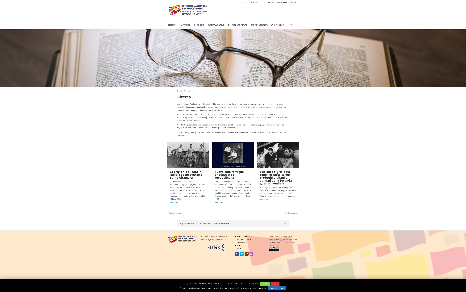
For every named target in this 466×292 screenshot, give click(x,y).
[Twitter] (242, 254)
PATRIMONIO (259, 25)
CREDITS (238, 248)
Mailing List (282, 2)
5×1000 (246, 2)
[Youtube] (247, 254)
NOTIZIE (185, 25)
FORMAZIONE (216, 25)
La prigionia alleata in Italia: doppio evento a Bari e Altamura (186, 174)
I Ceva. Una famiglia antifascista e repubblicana (229, 174)
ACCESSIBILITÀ (241, 242)
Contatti (255, 2)
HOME (172, 25)
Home (179, 91)
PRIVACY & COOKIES (243, 239)
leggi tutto (174, 202)
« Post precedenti (174, 213)
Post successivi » (292, 213)
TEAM (237, 245)
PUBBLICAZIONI (238, 25)
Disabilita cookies (277, 288)
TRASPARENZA (241, 237)
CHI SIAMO (277, 25)
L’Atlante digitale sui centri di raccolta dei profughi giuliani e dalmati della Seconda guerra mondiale (276, 177)
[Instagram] (251, 254)
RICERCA (199, 25)
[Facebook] (237, 254)
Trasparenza (268, 2)
